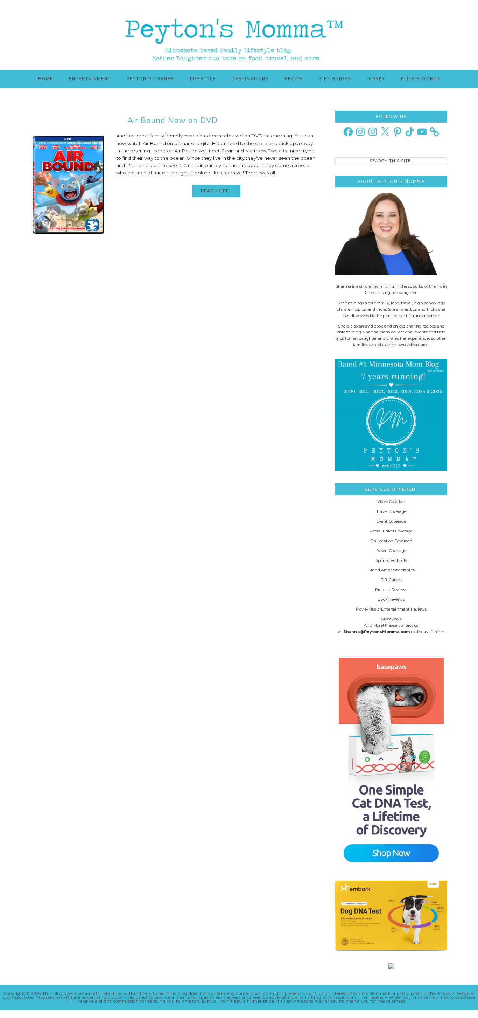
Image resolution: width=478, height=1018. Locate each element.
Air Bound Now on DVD (172, 120)
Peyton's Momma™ (239, 35)
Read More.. (216, 191)
